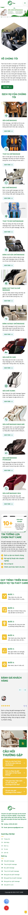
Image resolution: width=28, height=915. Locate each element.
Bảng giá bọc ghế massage (12, 881)
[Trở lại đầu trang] (25, 912)
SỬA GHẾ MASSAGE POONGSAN (10, 459)
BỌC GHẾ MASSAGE (10, 188)
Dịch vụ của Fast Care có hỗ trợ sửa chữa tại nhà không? (13, 763)
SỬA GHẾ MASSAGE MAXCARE (14, 424)
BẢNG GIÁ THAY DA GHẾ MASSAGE (11, 289)
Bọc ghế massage (9, 868)
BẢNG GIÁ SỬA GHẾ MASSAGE (13, 255)
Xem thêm (7, 131)
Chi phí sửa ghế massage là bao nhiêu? (13, 791)
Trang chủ (7, 839)
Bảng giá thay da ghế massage (13, 878)
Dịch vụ (6, 846)
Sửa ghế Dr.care (8, 885)
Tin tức (6, 849)
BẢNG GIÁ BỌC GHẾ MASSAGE (13, 324)
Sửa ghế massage (9, 861)
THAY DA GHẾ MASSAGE (11, 154)
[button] (20, 690)
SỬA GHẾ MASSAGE (10, 120)
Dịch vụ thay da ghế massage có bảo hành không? (13, 773)
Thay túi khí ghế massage (11, 871)
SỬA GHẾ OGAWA (9, 391)
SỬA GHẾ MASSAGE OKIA (12, 493)
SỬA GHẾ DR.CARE (9, 357)
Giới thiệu (6, 842)
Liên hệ (6, 852)
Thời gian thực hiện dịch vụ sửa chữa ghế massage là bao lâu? (13, 782)
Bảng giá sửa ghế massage (11, 874)
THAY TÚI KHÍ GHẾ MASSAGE (13, 221)
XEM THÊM (6, 87)
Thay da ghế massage (10, 864)
